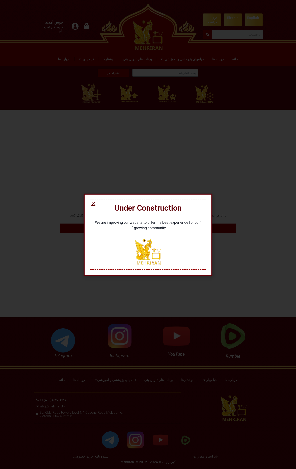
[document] (148, 234)
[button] (93, 204)
